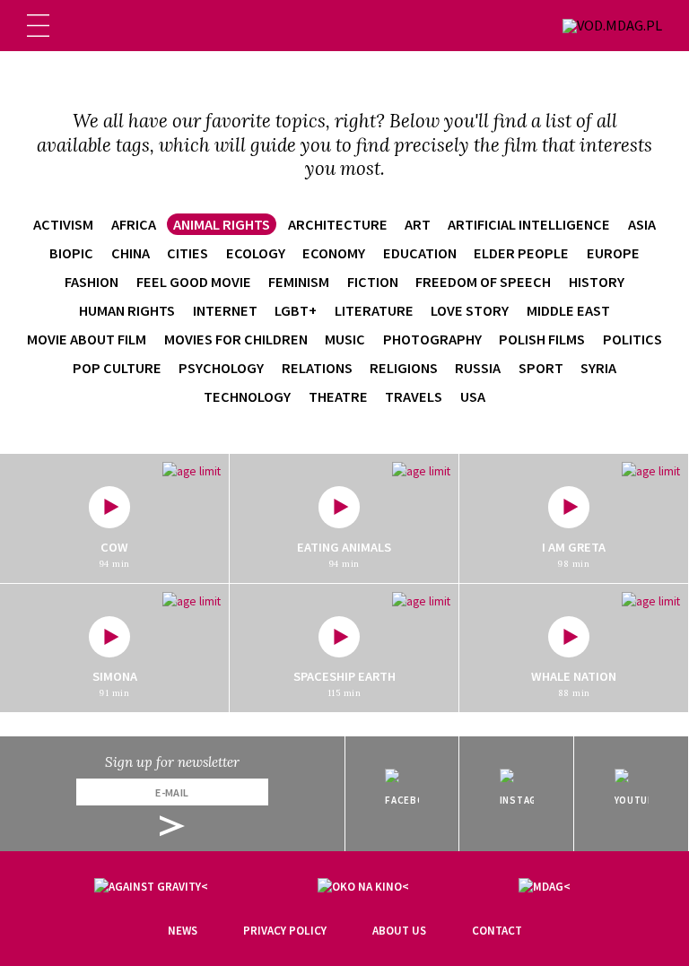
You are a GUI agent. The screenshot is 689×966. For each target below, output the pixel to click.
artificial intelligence (529, 224)
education (420, 253)
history (596, 282)
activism (63, 224)
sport (541, 368)
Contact (497, 930)
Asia (642, 224)
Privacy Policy (285, 930)
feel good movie (193, 282)
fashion (91, 282)
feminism (298, 282)
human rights (127, 310)
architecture (338, 224)
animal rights (221, 224)
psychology (221, 368)
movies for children (236, 339)
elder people (521, 253)
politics (632, 339)
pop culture (117, 368)
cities (187, 253)
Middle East (568, 310)
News (182, 930)
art (418, 224)
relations (317, 368)
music (345, 339)
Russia (478, 368)
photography (432, 339)
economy (333, 253)
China (130, 253)
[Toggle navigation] (38, 25)
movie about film (86, 339)
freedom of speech (483, 282)
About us (399, 930)
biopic (71, 253)
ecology (255, 253)
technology (247, 396)
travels (413, 396)
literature (374, 310)
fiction (372, 282)
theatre (338, 396)
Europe (613, 253)
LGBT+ (296, 310)
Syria (598, 368)
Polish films (542, 339)
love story (470, 310)
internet (225, 310)
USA (472, 396)
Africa (133, 224)
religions (404, 368)
